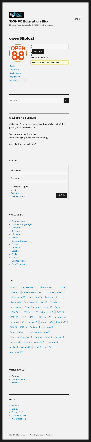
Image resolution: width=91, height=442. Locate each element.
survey (59, 337)
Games (59, 307)
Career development (33, 292)
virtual (37, 347)
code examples (56, 292)
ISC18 (60, 312)
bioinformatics (48, 287)
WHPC (49, 347)
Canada (15, 292)
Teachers (15, 251)
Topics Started (15, 69)
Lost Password (18, 196)
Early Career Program (35, 302)
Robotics (61, 322)
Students (15, 247)
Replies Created (15, 73)
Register (15, 193)
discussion (51, 297)
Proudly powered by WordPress (42, 435)
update (26, 347)
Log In (61, 195)
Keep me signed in (21, 188)
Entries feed (17, 412)
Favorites (13, 80)
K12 (33, 317)
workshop (16, 352)
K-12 (24, 317)
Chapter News (18, 221)
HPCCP (26, 312)
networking (17, 322)
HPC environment (44, 312)
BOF (62, 287)
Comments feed (18, 415)
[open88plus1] (18, 54)
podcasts (32, 322)
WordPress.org (18, 419)
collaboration (17, 297)
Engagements (15, 77)
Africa (14, 287)
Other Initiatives (19, 241)
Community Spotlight (21, 224)
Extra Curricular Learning (38, 307)
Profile (12, 66)
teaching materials (34, 342)
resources (46, 322)
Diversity (15, 231)
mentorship (60, 317)
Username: (16, 170)
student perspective (21, 337)
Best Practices (29, 287)
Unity (14, 347)
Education (16, 234)
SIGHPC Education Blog (29, 21)
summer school (43, 337)
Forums (15, 376)
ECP (53, 302)
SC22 (23, 327)
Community (35, 297)
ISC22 (14, 317)
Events (14, 237)
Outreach (15, 244)
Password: (16, 178)
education (16, 307)
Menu (77, 19)
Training (15, 257)
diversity (15, 302)
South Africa (17, 332)
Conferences (17, 228)
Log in (14, 409)
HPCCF (14, 312)
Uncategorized (18, 261)
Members (45, 317)
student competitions (38, 332)
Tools (14, 254)
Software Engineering (41, 327)
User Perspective (19, 264)
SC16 (13, 327)
